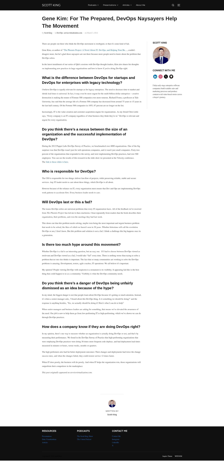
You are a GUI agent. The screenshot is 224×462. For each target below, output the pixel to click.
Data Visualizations (49, 439)
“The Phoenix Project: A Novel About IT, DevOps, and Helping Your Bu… (95, 50)
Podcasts (92, 5)
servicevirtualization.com (73, 33)
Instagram (115, 439)
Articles (126, 5)
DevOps (60, 33)
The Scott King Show (85, 436)
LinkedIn (115, 442)
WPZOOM (178, 456)
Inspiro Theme (167, 456)
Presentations (109, 5)
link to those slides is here (57, 161)
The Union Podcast (84, 439)
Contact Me (116, 436)
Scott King (51, 5)
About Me (140, 5)
